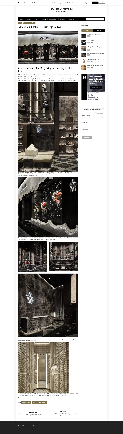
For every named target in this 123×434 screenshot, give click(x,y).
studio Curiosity (29, 79)
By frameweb (21, 398)
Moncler (64, 74)
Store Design (32, 22)
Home (21, 19)
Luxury (39, 402)
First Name (85, 122)
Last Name (85, 129)
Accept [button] (95, 3)
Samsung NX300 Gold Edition (94, 34)
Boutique (24, 402)
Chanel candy (90, 40)
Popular (87, 30)
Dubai (29, 402)
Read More (101, 3)
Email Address (92, 115)
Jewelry (44, 19)
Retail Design (52, 19)
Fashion (28, 19)
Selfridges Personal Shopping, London (94, 47)
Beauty (36, 19)
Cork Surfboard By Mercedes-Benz (95, 53)
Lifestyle (62, 19)
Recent (99, 30)
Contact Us (71, 19)
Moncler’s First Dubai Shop (31, 68)
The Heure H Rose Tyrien (93, 59)
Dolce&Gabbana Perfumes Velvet (95, 65)
